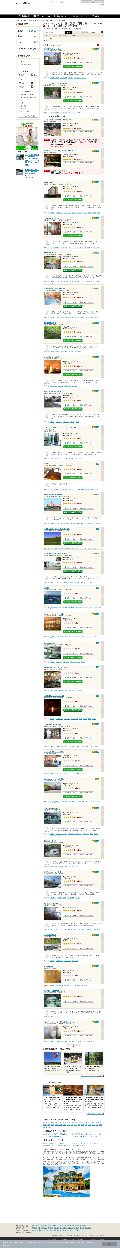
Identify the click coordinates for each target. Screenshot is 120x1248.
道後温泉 (70, 1228)
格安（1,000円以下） (52, 1134)
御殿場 (59, 1230)
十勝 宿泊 (70, 78)
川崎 (36, 1230)
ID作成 (102, 4)
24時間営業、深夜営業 (28, 97)
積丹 (64, 1122)
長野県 (74, 1226)
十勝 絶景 (72, 422)
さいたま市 (49, 1230)
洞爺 (80, 1122)
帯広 (52, 1125)
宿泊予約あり (75, 36)
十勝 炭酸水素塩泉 (54, 78)
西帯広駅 (98, 523)
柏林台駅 (83, 523)
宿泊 (44, 1134)
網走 (68, 1125)
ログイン (96, 4)
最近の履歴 (98, 1)
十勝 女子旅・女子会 (77, 213)
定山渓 (48, 1122)
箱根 (39, 1228)
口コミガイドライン (83, 1235)
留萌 (82, 1125)
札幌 (44, 1122)
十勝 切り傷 (77, 112)
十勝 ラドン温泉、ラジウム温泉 (58, 929)
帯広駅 (94, 213)
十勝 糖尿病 (75, 961)
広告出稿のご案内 (71, 1235)
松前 (96, 1122)
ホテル (83, 1134)
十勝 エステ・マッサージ (81, 607)
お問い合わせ (100, 1235)
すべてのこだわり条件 (27, 116)
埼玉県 (40, 1226)
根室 (97, 1125)
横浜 (33, 1230)
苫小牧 (69, 1122)
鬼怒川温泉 (88, 1228)
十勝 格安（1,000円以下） (80, 582)
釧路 (93, 1125)
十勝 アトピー (67, 961)
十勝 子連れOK (67, 636)
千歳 (73, 1122)
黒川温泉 (76, 1228)
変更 (35, 36)
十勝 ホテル (75, 690)
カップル (45, 1136)
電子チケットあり (51, 36)
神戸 (81, 1230)
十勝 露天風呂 (74, 719)
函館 (83, 1122)
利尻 (86, 1125)
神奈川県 (34, 1226)
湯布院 (82, 1228)
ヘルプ (93, 1235)
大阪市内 (64, 1230)
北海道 (69, 1226)
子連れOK (75, 1136)
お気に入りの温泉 (87, 1)
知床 (64, 1125)
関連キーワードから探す (23, 1232)
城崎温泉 (50, 1228)
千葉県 (45, 1226)
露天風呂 (62, 1134)
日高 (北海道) (59, 1125)
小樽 (56, 1122)
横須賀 (41, 1230)
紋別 (75, 1125)
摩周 (44, 1127)
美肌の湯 (60, 1145)
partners (38, 1242)
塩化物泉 (56, 1136)
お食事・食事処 (75, 1134)
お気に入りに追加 (87, 62)
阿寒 (100, 1125)
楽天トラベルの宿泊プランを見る (72, 66)
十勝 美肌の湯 (59, 213)
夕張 (49, 1125)
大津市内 (77, 1230)
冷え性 (88, 1134)
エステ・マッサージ (66, 1136)
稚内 (79, 1125)
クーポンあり (64, 36)
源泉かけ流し (83, 1136)
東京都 (59, 1226)
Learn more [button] (7, 1245)
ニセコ (60, 1122)
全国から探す (33, 31)
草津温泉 (34, 1228)
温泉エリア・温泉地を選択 (28, 49)
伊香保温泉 (63, 1228)
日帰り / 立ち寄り (26, 64)
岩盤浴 (23, 103)
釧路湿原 (48, 1127)
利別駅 (98, 213)
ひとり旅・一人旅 (96, 1134)
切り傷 (51, 1136)
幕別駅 (89, 213)
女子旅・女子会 (92, 1136)
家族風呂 (24, 109)
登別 (76, 1122)
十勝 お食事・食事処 (68, 582)
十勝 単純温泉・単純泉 (55, 458)
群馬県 (54, 1226)
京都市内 (70, 1230)
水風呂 (84, 1145)
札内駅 (85, 213)
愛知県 (79, 1226)
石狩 (52, 1122)
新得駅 (77, 422)
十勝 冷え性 (77, 317)
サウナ (68, 1134)
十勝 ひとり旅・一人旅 (78, 636)
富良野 (45, 1125)
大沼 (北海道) (90, 1122)
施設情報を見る (71, 62)
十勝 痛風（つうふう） (80, 78)
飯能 (54, 1230)
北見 (72, 1125)
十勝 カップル (67, 213)
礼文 (89, 1125)
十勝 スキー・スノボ (75, 662)
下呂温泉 (56, 1228)
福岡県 (84, 1226)
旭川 (99, 1122)
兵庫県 (50, 1226)
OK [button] (109, 1244)
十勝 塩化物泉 (63, 78)
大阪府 (64, 1226)
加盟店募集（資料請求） (58, 1235)
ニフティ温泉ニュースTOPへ (95, 1114)
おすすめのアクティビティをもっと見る (92, 1076)
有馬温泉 (44, 1228)
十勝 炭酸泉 (53, 898)
